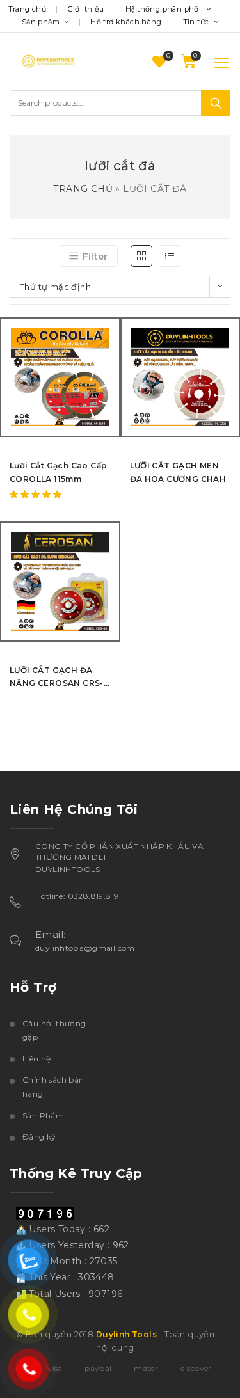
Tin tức (197, 21)
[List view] (169, 256)
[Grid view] (141, 256)
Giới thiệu (86, 8)
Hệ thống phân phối (164, 8)
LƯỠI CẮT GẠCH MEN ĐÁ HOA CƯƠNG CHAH (178, 472)
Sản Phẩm (43, 1115)
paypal (97, 1368)
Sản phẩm (42, 21)
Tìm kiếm (215, 103)
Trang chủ (27, 8)
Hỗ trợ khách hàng (125, 21)
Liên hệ (36, 1058)
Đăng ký (39, 1136)
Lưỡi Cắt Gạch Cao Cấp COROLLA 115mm (58, 472)
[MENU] (213, 62)
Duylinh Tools (126, 1334)
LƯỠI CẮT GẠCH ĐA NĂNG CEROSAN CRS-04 (57, 677)
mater (146, 1368)
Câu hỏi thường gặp (54, 1030)
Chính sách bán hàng (53, 1087)
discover (196, 1368)
